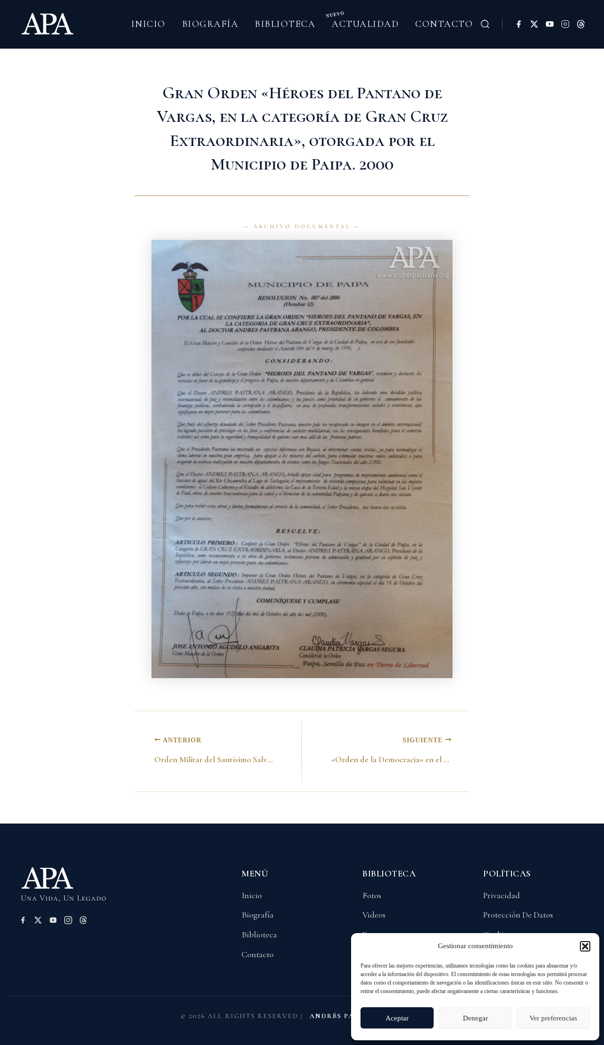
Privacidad (501, 895)
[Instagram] (565, 24)
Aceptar (397, 1018)
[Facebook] (518, 24)
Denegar (475, 1018)
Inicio (148, 24)
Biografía (210, 24)
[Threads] (581, 24)
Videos (374, 914)
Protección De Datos (518, 914)
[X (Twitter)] (534, 24)
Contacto (444, 24)
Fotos (371, 895)
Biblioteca (285, 24)
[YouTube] (549, 24)
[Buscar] (485, 24)
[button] (585, 946)
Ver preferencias (553, 1018)
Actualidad (365, 24)
